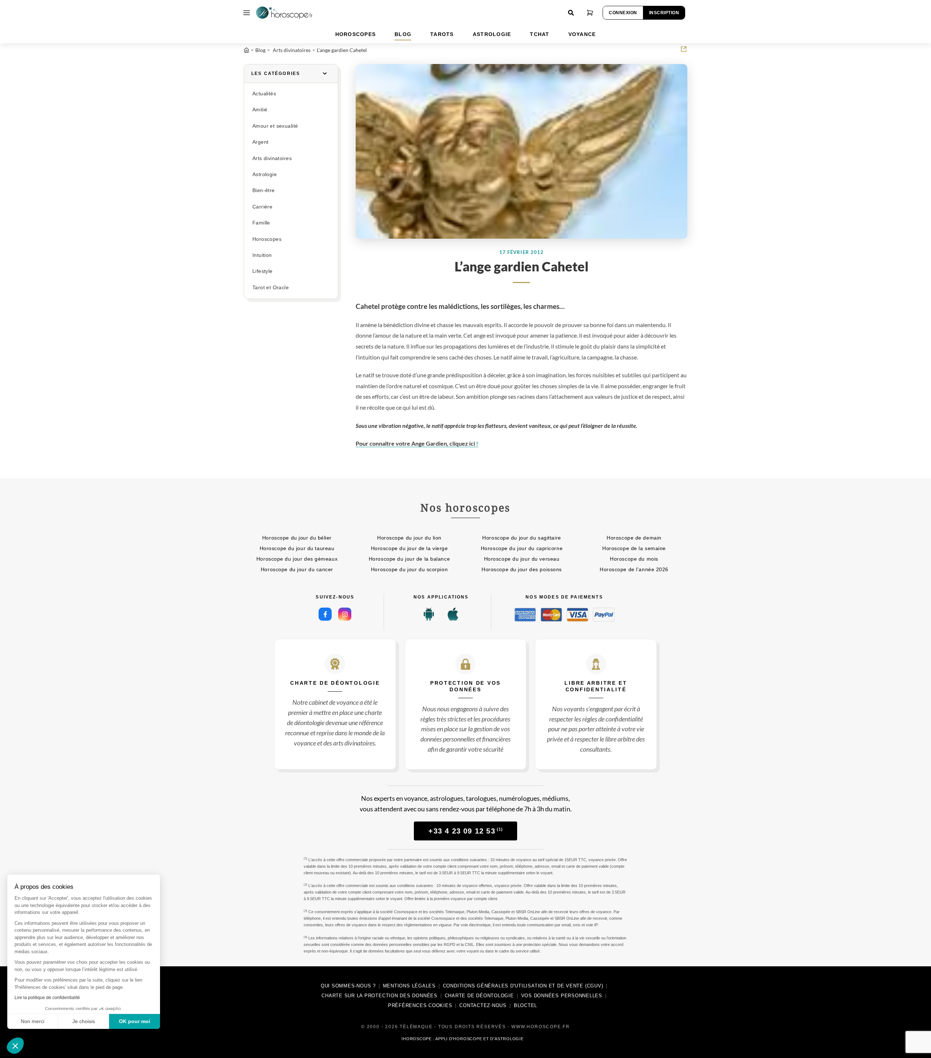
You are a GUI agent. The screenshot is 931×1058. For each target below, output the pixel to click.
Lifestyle (262, 271)
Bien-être (263, 190)
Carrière (262, 207)
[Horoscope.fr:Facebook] (325, 614)
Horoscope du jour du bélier (297, 538)
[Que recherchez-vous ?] (571, 13)
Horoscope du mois (634, 559)
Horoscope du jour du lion (409, 538)
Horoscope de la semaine (634, 548)
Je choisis (83, 1021)
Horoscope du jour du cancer (297, 569)
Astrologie (264, 174)
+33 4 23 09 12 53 (465, 831)
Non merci (32, 1021)
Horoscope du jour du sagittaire (521, 538)
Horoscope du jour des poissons (522, 569)
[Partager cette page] (684, 49)
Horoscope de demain (634, 538)
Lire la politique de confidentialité (47, 997)
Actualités (264, 93)
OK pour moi (134, 1021)
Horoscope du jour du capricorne (522, 548)
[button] (15, 1045)
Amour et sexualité (275, 126)
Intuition (262, 255)
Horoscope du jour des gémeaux (296, 559)
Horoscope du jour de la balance (409, 559)
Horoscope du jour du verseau (522, 559)
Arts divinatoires (272, 158)
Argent (260, 142)
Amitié (259, 109)
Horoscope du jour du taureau (297, 548)
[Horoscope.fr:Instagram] (344, 614)
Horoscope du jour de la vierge (409, 548)
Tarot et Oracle (270, 287)
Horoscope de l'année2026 (634, 569)
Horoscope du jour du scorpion (409, 569)
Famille (261, 223)
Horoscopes (266, 239)
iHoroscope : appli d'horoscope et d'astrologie (462, 1039)
